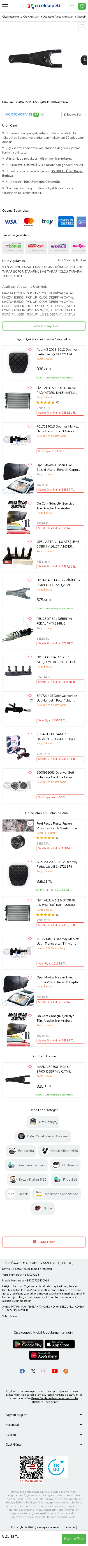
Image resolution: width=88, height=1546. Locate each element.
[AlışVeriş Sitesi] (82, 6)
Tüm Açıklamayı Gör (44, 326)
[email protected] (42, 1269)
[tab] (44, 1414)
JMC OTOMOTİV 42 (18, 114)
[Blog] (66, 1371)
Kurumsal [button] (12, 1425)
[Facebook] (22, 1371)
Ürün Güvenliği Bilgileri (71, 260)
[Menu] (5, 6)
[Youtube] (55, 1371)
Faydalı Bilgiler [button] (16, 1415)
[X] (33, 1371)
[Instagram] (44, 1371)
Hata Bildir (46, 1242)
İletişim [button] (11, 1435)
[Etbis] (31, 1469)
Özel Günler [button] (14, 1444)
